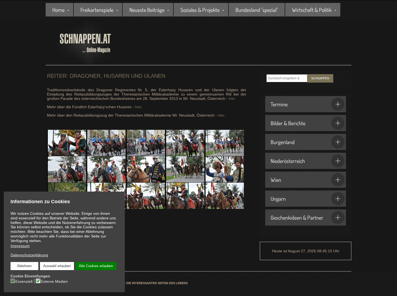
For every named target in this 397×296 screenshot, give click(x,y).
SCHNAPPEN (320, 78)
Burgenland (283, 141)
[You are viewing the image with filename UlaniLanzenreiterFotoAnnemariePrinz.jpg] (184, 196)
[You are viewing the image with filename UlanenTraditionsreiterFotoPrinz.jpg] (145, 196)
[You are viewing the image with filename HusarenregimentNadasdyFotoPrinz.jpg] (184, 169)
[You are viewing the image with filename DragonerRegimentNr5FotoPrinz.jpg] (145, 143)
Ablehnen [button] (24, 266)
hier (232, 98)
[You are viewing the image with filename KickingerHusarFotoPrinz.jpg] (224, 169)
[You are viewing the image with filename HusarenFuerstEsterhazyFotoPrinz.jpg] (66, 169)
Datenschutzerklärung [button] (29, 255)
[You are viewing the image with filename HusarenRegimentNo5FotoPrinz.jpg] (145, 169)
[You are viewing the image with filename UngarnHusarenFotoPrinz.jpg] (224, 196)
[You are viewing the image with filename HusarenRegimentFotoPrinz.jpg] (106, 169)
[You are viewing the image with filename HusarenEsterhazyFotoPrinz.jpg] (184, 143)
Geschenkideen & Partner (297, 217)
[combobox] (287, 78)
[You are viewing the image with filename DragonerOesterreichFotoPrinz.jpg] (106, 143)
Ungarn (278, 198)
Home (58, 9)
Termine (279, 104)
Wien (276, 179)
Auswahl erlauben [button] (57, 266)
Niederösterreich (288, 160)
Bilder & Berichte (288, 123)
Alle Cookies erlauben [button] (96, 266)
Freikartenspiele (96, 9)
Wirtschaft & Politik (312, 9)
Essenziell (23, 281)
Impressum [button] (20, 246)
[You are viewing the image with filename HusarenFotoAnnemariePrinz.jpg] (224, 143)
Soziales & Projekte (200, 9)
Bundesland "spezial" (256, 9)
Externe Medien (54, 281)
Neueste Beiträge (146, 9)
